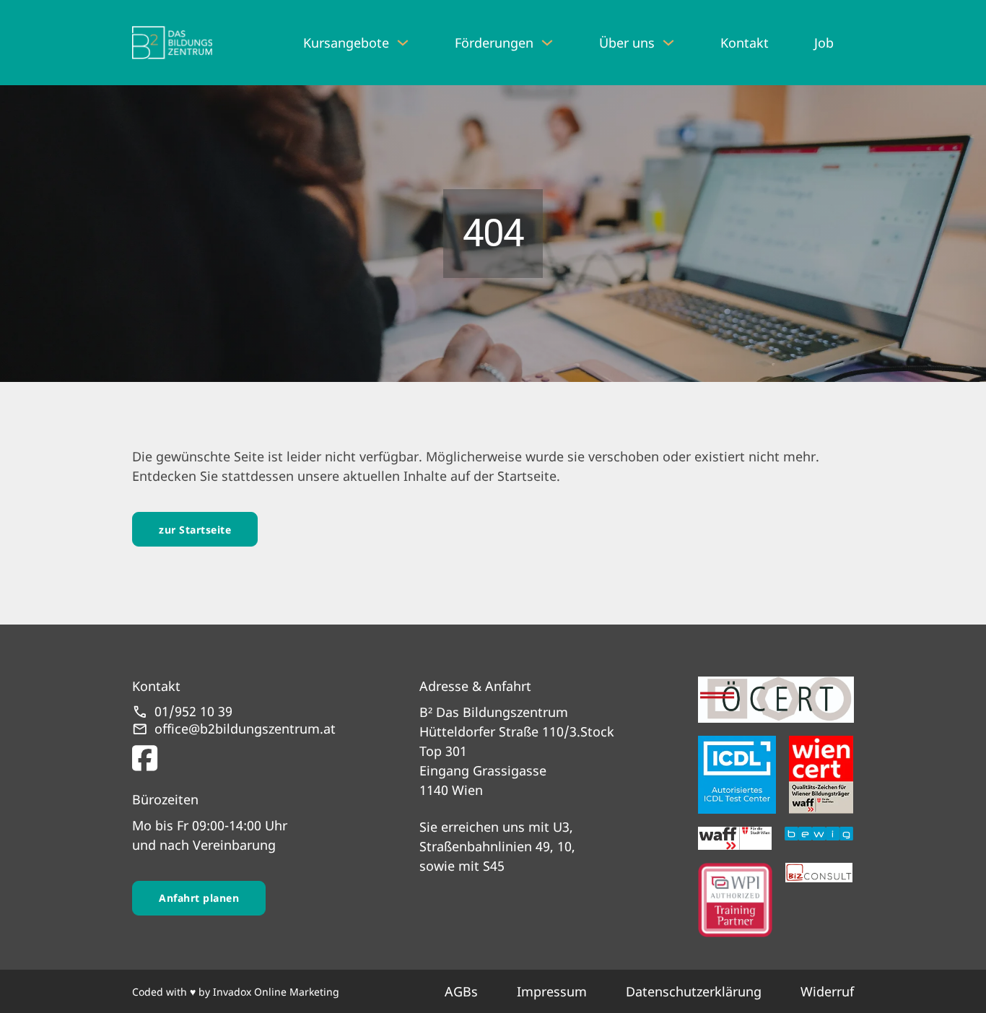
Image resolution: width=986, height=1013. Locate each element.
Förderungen (494, 42)
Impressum (552, 991)
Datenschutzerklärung (694, 991)
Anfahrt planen (199, 898)
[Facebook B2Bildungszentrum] (234, 755)
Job (824, 42)
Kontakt (744, 42)
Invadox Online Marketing (276, 992)
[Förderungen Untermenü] (547, 42)
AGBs (461, 991)
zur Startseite (195, 529)
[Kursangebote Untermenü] (402, 42)
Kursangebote (346, 42)
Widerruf (827, 991)
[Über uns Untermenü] (668, 42)
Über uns (627, 42)
